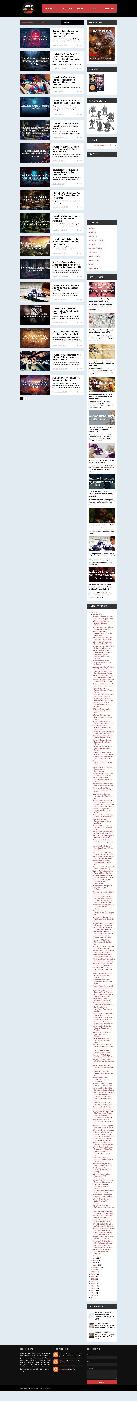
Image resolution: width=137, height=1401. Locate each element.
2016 (93, 1293)
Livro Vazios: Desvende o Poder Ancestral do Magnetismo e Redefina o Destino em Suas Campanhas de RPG (66, 265)
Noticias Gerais (94, 260)
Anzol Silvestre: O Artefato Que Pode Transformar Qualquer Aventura (66, 379)
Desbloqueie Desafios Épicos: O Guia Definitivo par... (103, 647)
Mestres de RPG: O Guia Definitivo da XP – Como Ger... (102, 969)
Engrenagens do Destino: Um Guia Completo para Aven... (103, 805)
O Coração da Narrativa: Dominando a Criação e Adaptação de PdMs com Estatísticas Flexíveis (105, 1325)
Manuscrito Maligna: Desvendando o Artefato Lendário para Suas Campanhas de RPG (66, 33)
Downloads (81, 8)
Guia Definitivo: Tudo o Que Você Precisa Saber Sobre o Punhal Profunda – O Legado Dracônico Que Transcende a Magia (66, 58)
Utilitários (92, 264)
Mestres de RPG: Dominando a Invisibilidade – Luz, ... (103, 1014)
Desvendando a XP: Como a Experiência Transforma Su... (104, 816)
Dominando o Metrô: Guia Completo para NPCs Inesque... (102, 1251)
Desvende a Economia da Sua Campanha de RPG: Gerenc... (103, 906)
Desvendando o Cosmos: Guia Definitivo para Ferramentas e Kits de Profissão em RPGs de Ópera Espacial (104, 1335)
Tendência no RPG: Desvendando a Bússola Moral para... (102, 633)
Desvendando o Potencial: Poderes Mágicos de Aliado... (102, 1028)
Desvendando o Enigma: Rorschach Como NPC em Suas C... (103, 848)
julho (95, 1256)
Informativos (93, 252)
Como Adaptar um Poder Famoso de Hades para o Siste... (102, 981)
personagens (93, 268)
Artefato (42, 22)
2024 (93, 1274)
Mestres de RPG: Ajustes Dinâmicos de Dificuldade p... (102, 942)
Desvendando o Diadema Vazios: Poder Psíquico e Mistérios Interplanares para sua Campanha (66, 357)
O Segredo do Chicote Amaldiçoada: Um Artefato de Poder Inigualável (65, 332)
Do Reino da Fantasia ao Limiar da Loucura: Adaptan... (101, 1034)
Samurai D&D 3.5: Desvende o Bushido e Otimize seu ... (104, 1181)
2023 (93, 1276)
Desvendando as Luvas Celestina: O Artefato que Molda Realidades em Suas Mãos (65, 288)
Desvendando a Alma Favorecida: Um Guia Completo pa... (101, 1079)
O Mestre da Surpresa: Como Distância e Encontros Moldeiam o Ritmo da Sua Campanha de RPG (100, 429)
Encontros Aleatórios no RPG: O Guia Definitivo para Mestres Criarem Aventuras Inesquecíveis (101, 493)
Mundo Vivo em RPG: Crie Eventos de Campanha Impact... (102, 975)
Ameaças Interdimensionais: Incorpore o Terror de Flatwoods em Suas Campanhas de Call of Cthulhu (101, 363)
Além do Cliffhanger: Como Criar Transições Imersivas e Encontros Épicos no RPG (101, 331)
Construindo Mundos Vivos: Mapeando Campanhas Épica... (102, 748)
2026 (93, 612)
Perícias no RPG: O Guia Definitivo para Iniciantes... (103, 1116)
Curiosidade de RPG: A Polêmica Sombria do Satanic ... (101, 704)
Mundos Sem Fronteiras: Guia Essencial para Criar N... (103, 1093)
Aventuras (92, 232)
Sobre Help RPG (51, 8)
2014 (93, 1297)
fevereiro (96, 1267)
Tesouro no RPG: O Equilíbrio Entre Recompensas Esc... (103, 947)
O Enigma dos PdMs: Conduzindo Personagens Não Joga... (103, 1159)
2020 (93, 1283)
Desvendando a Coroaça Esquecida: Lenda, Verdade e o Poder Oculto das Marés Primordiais (66, 149)
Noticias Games (94, 256)
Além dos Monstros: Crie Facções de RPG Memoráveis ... (101, 1176)
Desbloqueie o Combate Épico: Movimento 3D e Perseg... (102, 1170)
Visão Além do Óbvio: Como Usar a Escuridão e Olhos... (103, 737)
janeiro (95, 1269)
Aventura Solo (109, 8)
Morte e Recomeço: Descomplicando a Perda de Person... (103, 690)
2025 (93, 1272)
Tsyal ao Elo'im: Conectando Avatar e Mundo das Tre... (103, 872)
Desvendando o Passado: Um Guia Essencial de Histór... (103, 857)
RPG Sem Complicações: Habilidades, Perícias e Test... (102, 711)
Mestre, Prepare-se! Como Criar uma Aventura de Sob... (104, 1004)
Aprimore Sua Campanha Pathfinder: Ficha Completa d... (103, 919)
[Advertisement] (102, 187)
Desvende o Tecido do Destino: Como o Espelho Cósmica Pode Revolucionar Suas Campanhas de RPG (66, 241)
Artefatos (92, 228)
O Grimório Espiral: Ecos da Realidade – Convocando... (103, 1103)
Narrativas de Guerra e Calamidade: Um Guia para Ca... (103, 1121)
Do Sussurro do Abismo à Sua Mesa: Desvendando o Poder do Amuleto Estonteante (65, 126)
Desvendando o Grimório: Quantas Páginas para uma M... (103, 1067)
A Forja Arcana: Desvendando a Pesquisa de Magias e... (103, 924)
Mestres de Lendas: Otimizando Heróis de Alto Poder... (103, 763)
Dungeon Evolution (95, 248)
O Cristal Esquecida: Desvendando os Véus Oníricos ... (101, 656)
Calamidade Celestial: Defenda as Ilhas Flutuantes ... (103, 1207)
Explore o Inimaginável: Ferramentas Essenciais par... (102, 1153)
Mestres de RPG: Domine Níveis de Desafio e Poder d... (103, 1046)
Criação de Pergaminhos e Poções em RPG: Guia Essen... (102, 810)
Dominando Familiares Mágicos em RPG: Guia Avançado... (102, 662)
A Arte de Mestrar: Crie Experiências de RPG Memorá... (101, 1040)
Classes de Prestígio (96, 240)
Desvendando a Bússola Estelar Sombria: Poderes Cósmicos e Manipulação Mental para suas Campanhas (64, 81)
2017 (93, 1290)
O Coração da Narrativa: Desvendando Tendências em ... (103, 1073)
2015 (93, 1295)
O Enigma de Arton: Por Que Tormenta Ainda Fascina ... (103, 991)
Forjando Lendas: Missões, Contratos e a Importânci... (103, 1139)
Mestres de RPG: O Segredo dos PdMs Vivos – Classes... (103, 1127)
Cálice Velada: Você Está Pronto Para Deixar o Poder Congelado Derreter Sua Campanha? (66, 195)
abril (94, 1262)
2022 (93, 1279)
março (95, 1265)
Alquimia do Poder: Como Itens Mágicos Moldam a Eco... (102, 1098)
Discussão (92, 244)
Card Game (93, 236)
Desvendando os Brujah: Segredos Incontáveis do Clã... (102, 779)
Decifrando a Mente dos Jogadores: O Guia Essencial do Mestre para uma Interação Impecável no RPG (101, 396)
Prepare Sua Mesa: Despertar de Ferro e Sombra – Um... (103, 680)
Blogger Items (46, 1388)
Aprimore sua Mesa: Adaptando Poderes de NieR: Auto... (102, 727)
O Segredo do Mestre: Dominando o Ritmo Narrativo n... (100, 1186)
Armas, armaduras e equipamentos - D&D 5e (101, 525)
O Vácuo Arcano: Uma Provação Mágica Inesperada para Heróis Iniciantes (100, 300)
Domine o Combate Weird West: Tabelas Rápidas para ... (103, 1061)
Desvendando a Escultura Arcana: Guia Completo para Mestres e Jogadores (66, 101)
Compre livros (67, 8)
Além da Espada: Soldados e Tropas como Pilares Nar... (103, 1148)
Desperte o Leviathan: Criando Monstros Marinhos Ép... (103, 893)
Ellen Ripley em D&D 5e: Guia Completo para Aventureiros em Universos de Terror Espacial (102, 554)
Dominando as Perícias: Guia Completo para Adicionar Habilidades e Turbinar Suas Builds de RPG (105, 1315)
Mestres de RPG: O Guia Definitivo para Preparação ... (103, 842)
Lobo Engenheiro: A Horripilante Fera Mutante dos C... (102, 1009)
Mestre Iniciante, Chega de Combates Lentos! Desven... (103, 638)
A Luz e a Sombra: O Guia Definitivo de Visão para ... (103, 937)
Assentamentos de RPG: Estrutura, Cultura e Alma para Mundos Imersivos (101, 461)
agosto (95, 614)
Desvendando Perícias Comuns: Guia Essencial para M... (102, 827)
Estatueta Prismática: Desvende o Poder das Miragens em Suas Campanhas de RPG (65, 172)
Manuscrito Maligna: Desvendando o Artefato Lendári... (102, 821)
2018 (93, 1288)
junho (95, 1258)
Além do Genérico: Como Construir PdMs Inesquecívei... (102, 881)
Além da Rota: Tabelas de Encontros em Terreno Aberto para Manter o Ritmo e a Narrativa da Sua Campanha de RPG (100, 586)
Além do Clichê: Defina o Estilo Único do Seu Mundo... (101, 1201)
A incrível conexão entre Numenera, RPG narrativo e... (103, 796)
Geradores (94, 8)
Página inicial (28, 22)
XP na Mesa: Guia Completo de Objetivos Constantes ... (103, 1225)
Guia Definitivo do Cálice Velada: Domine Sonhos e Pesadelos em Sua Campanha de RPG (65, 311)
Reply (80, 45)
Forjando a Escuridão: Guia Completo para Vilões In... (102, 672)
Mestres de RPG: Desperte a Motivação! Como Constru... (103, 1216)
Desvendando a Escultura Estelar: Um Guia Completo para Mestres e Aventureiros (66, 218)
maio (95, 1260)
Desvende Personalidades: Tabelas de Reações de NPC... (102, 742)
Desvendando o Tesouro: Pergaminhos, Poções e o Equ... (102, 862)
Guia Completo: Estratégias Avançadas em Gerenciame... (102, 769)
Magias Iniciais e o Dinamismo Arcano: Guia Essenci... (103, 1238)
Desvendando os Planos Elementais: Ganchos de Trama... (102, 790)
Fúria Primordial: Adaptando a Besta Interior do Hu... (103, 1191)
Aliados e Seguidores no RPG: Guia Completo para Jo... (103, 757)
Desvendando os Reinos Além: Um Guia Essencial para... (104, 960)
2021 (93, 1281)
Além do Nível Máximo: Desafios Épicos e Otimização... (101, 623)
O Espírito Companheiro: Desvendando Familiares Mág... (102, 717)
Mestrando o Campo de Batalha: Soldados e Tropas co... (103, 913)
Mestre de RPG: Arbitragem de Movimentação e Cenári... (103, 836)
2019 (93, 1286)
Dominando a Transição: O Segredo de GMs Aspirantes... (102, 887)
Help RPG (33, 1388)
